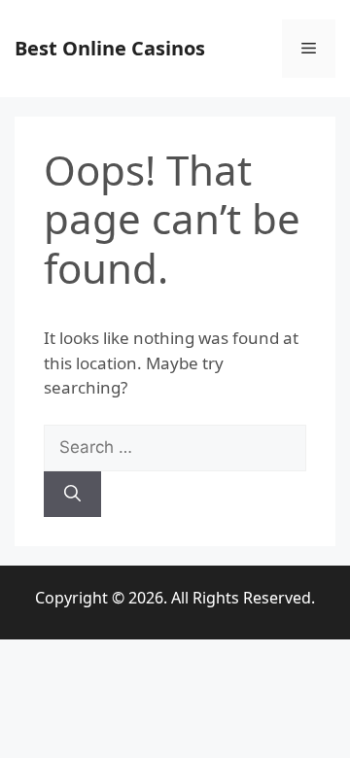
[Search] (72, 494)
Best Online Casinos (110, 48)
